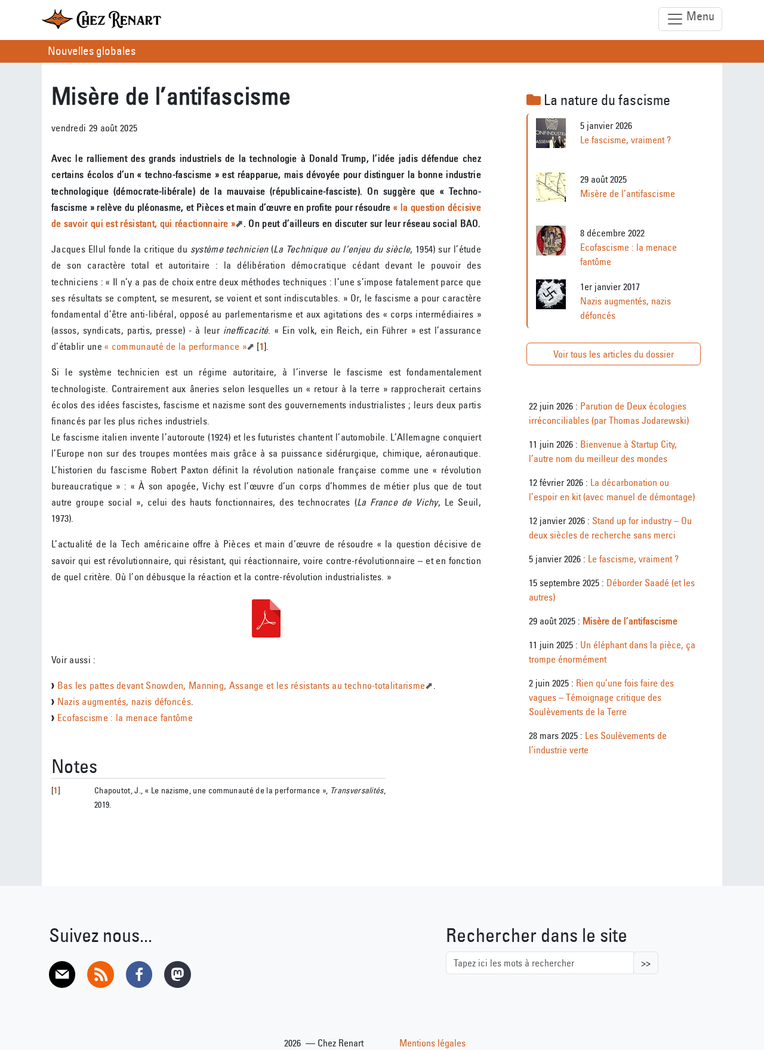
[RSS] (100, 974)
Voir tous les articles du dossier (613, 354)
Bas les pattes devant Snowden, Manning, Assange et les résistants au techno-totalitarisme (241, 685)
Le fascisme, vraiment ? (625, 140)
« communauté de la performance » (175, 346)
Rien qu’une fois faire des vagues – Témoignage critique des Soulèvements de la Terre (601, 697)
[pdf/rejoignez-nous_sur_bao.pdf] (266, 618)
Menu (699, 15)
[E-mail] (62, 974)
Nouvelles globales (91, 51)
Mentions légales (432, 1043)
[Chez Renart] (101, 19)
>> (646, 963)
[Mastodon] (177, 974)
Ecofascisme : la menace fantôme (125, 717)
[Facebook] (139, 974)
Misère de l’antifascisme (627, 193)
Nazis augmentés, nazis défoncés (124, 701)
